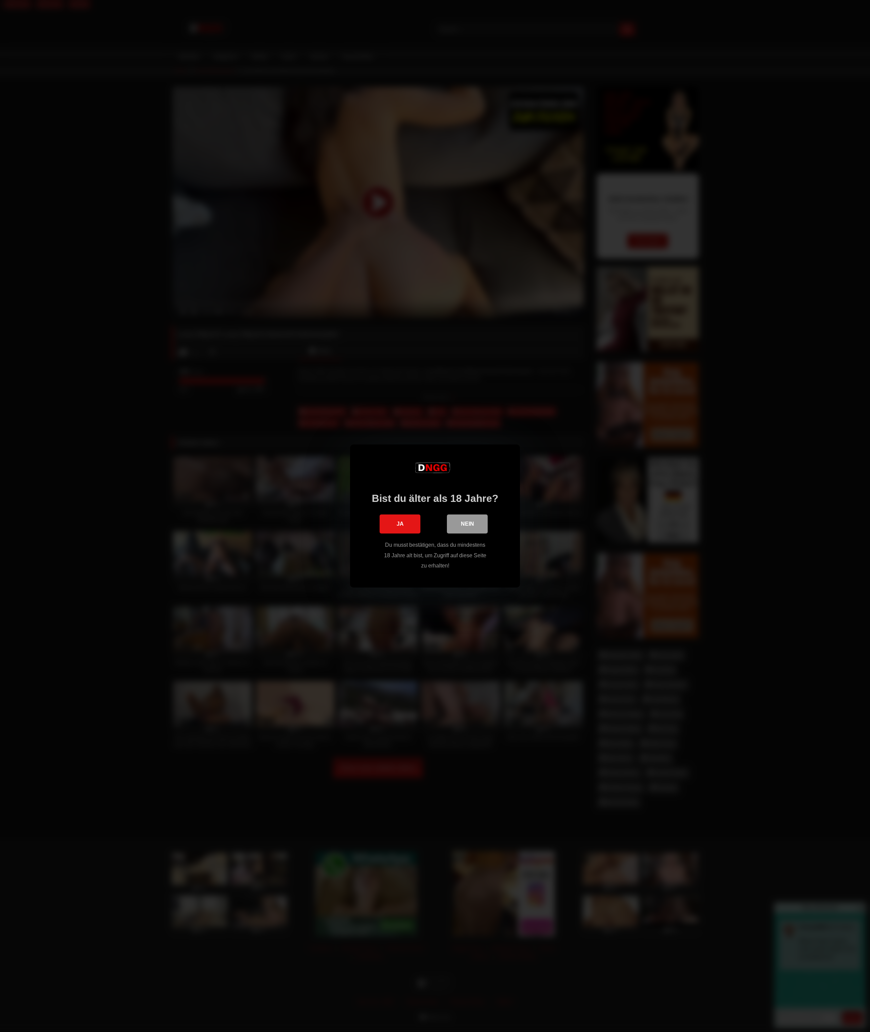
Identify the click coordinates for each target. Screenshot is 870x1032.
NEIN (467, 524)
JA (400, 524)
